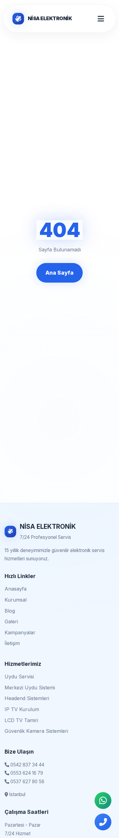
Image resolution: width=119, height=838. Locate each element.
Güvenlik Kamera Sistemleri (36, 731)
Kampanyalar (20, 632)
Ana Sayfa (59, 272)
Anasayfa (16, 589)
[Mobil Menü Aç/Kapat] (100, 19)
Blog (10, 611)
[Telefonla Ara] (103, 822)
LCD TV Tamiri (21, 720)
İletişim (12, 643)
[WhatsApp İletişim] (103, 800)
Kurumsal (16, 600)
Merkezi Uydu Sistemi (30, 687)
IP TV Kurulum (22, 709)
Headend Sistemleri (27, 698)
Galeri (11, 621)
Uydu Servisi (19, 676)
